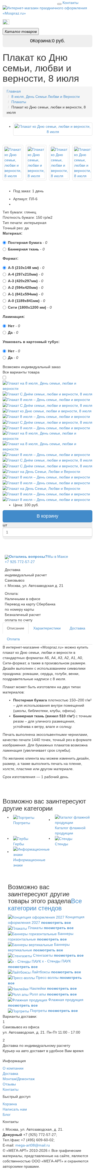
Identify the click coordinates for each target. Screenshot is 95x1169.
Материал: (12, 233)
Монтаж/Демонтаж (19, 1079)
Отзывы (9, 1084)
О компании (13, 1068)
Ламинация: (14, 316)
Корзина (10, 1104)
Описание (15, 628)
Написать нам (15, 1109)
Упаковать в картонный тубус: (31, 342)
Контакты (70, 3)
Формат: (10, 258)
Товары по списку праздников (34, 22)
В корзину (47, 516)
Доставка (77, 628)
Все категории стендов (45, 904)
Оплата (13, 639)
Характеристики (47, 628)
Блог (7, 1114)
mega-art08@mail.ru (32, 1145)
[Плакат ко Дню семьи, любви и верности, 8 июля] (13, 162)
